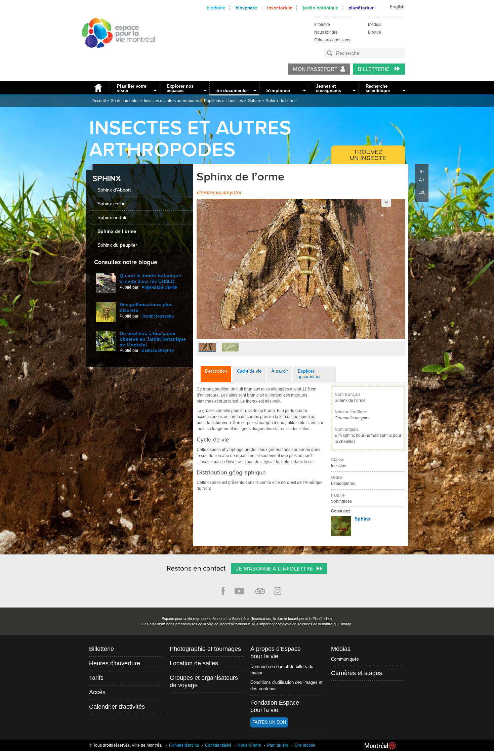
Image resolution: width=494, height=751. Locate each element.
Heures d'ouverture (114, 663)
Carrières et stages (356, 673)
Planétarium (361, 8)
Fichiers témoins (184, 745)
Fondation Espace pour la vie (274, 706)
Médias (374, 24)
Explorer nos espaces (180, 88)
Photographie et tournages (205, 648)
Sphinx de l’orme (281, 100)
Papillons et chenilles (223, 100)
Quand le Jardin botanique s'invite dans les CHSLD (150, 278)
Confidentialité (218, 745)
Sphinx (254, 100)
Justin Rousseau (157, 316)
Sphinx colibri (111, 203)
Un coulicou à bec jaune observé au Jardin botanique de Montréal (153, 339)
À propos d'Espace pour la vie (275, 652)
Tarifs (96, 677)
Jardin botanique (320, 8)
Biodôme (216, 8)
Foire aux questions (332, 40)
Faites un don (269, 722)
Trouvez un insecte (368, 155)
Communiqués (345, 659)
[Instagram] (279, 589)
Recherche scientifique (378, 88)
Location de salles (194, 663)
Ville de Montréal (380, 745)
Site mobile (305, 745)
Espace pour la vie (114, 54)
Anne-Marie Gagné (159, 287)
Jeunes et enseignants (328, 88)
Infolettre (322, 24)
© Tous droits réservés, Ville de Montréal (126, 745)
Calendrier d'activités (117, 706)
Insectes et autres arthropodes (171, 100)
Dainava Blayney (157, 350)
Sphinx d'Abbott (114, 190)
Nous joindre (326, 32)
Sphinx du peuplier (117, 245)
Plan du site (278, 745)
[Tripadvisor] (260, 588)
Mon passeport (315, 69)
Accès (97, 692)
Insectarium (280, 8)
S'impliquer (278, 90)
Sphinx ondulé (112, 217)
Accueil (98, 87)
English (397, 7)
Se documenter (232, 90)
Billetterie (374, 69)
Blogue (374, 32)
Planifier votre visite (131, 88)
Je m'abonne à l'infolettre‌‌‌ (274, 569)
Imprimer (421, 192)
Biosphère (246, 8)
